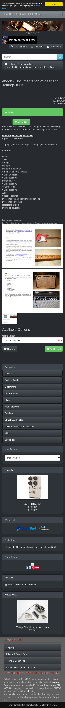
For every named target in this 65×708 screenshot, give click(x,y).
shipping (61, 103)
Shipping (10, 647)
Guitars (8, 373)
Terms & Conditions (15, 660)
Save (37, 567)
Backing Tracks (12, 380)
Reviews (11, 348)
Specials (9, 469)
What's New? (11, 594)
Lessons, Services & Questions (19, 426)
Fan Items (10, 413)
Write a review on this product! (21, 584)
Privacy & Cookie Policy (17, 654)
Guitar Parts (10, 386)
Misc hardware (12, 406)
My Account (55, 46)
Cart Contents (20, 46)
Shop (12, 64)
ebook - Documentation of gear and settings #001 (31, 67)
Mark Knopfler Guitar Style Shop (21, 14)
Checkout (38, 46)
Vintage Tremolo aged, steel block (32, 627)
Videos (8, 433)
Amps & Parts (11, 393)
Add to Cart (22, 122)
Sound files (10, 439)
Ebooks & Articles (26, 64)
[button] (6, 26)
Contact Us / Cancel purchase (20, 667)
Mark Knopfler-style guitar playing (18, 135)
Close (54, 4)
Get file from (8, 335)
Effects (8, 399)
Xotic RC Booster (32, 503)
